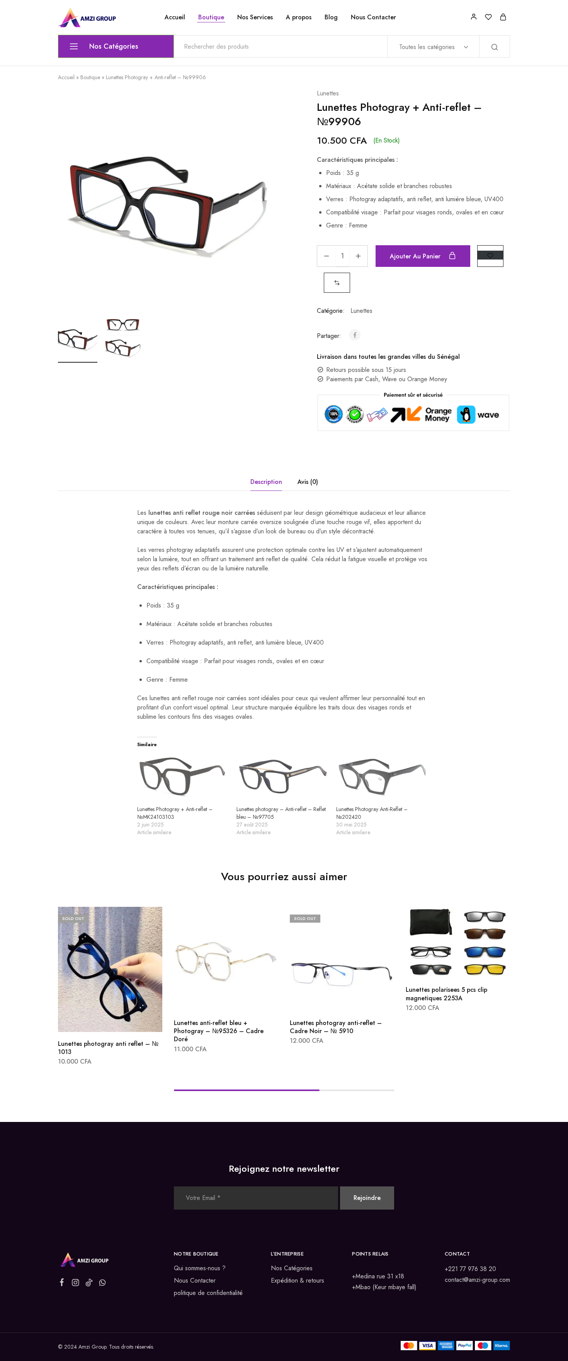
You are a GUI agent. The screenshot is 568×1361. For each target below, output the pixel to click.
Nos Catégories (292, 1268)
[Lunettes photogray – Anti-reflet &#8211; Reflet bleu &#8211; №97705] (282, 779)
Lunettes (328, 93)
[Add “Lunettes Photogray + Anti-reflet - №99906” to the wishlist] (490, 255)
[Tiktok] (89, 1284)
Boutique (211, 17)
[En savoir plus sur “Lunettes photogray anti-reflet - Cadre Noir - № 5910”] (321, 999)
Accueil (175, 17)
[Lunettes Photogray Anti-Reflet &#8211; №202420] (382, 779)
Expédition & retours (297, 1280)
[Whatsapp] (102, 1284)
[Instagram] (75, 1284)
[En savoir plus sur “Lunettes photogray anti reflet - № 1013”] (89, 1020)
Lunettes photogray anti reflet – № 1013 (108, 1047)
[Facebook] (62, 1284)
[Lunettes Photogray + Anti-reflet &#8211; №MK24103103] (183, 779)
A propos (298, 17)
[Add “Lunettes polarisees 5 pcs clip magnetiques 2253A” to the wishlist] (477, 966)
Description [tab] (266, 481)
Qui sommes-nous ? (200, 1268)
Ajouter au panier (416, 256)
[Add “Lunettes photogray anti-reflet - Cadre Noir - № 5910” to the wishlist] (361, 999)
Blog (331, 17)
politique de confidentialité (208, 1292)
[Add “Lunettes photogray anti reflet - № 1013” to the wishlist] (130, 1020)
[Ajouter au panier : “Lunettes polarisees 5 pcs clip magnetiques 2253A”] (437, 966)
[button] (337, 282)
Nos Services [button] (255, 17)
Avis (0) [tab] (308, 481)
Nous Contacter (373, 17)
